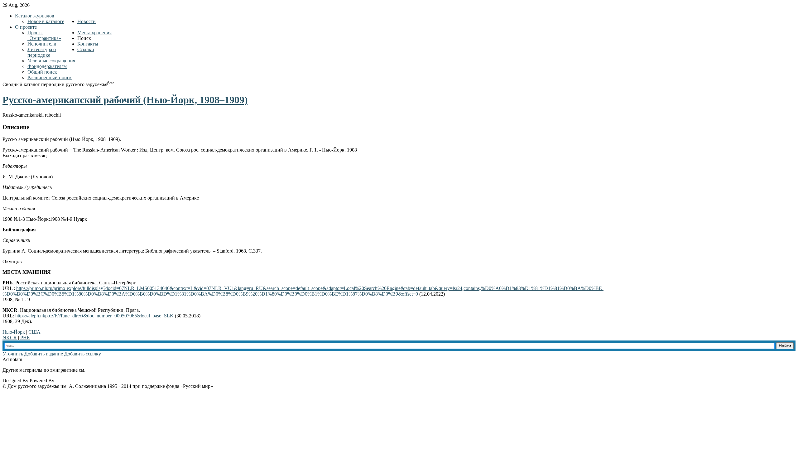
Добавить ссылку (82, 353)
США (34, 332)
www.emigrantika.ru (109, 370)
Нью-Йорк (13, 332)
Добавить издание (43, 353)
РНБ (25, 337)
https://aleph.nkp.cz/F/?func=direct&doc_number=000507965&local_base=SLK (94, 315)
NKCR (9, 337)
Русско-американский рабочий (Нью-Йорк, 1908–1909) (125, 99)
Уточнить (12, 353)
